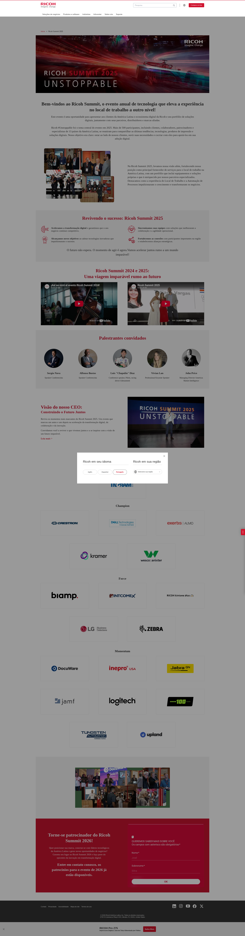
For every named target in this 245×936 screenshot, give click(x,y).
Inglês (90, 472)
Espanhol (105, 472)
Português (120, 472)
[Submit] (174, 5)
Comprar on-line (196, 5)
